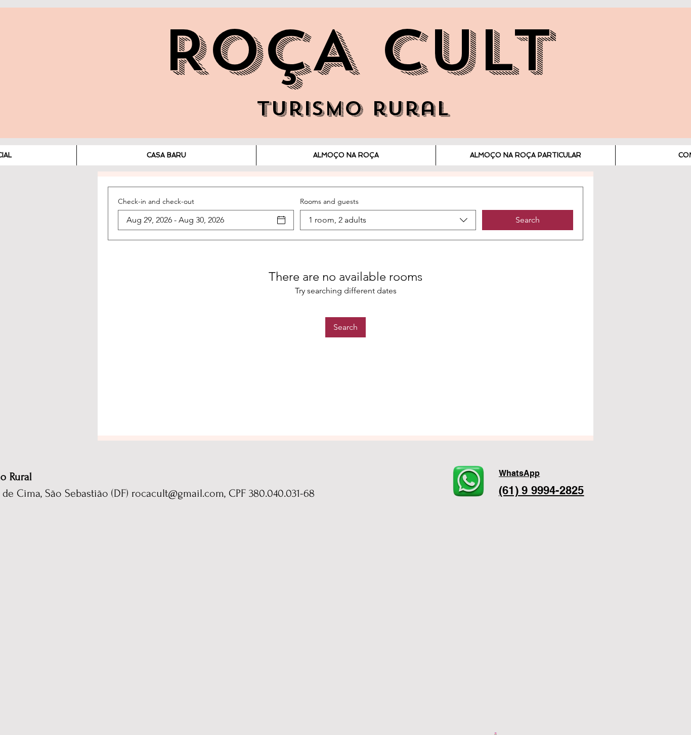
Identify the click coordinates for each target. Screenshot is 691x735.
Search (527, 220)
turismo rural (352, 109)
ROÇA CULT (357, 51)
